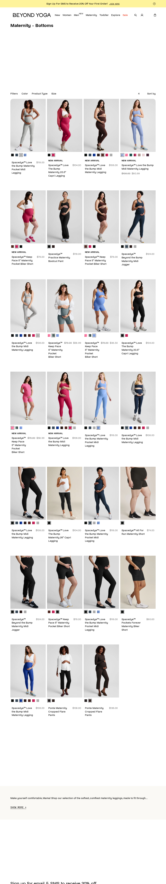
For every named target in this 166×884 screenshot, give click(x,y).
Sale (125, 15)
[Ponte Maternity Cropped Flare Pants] (64, 671)
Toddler (104, 15)
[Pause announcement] (154, 3)
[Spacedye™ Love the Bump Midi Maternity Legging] (101, 125)
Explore (115, 15)
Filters (14, 93)
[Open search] (135, 15)
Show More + (18, 807)
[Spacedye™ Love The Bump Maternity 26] (64, 493)
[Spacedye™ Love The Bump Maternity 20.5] (64, 125)
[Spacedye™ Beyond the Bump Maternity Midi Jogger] (138, 216)
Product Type (39, 93)
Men (78, 14)
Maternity (91, 15)
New (57, 15)
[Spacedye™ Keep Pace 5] (28, 216)
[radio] (12, 155)
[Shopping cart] (155, 15)
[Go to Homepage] (32, 15)
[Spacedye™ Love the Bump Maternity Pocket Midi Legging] (28, 125)
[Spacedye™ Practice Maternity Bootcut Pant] (64, 216)
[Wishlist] (148, 15)
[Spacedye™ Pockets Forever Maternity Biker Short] (138, 582)
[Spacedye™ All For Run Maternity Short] (138, 493)
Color (25, 93)
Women (67, 15)
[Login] (142, 15)
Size (53, 93)
